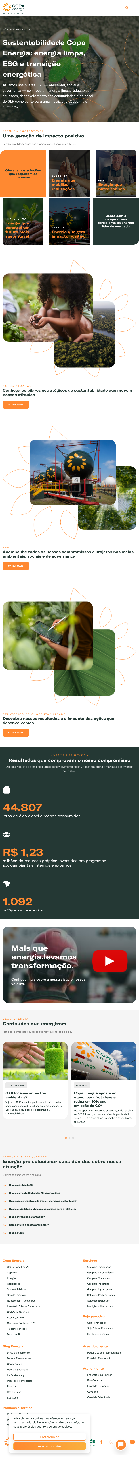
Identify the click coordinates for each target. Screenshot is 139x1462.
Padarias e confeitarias (19, 1380)
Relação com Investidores (21, 1300)
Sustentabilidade (16, 1289)
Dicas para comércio (18, 1352)
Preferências (49, 1437)
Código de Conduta (18, 1311)
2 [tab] (69, 1138)
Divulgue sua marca (98, 1334)
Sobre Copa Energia (18, 1267)
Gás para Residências (99, 1267)
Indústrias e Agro (16, 1375)
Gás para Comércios (98, 1278)
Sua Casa (12, 1397)
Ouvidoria (92, 1391)
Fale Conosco (95, 1380)
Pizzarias (11, 1386)
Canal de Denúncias (98, 1386)
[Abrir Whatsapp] (120, 1446)
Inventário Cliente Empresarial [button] (23, 1306)
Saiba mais (16, 404)
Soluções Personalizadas (101, 1295)
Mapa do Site (14, 1334)
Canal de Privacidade (98, 1397)
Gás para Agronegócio (99, 1289)
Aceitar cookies (50, 1446)
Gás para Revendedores (100, 1272)
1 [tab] (66, 1138)
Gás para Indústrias (98, 1283)
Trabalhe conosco (17, 1328)
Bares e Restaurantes (19, 1358)
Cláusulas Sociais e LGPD (21, 1323)
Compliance (13, 1283)
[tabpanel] (69, 63)
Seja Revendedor (96, 1322)
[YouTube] (132, 1442)
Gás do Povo (14, 1392)
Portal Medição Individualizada (104, 1352)
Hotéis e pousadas (17, 1369)
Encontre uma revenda (99, 1374)
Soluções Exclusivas (98, 1300)
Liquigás (11, 1278)
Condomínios (14, 1364)
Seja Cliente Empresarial (100, 1328)
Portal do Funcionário (99, 1358)
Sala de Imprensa (16, 1295)
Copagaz (12, 1272)
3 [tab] (73, 1138)
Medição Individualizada (100, 1306)
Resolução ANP (15, 1317)
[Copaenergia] (13, 8)
